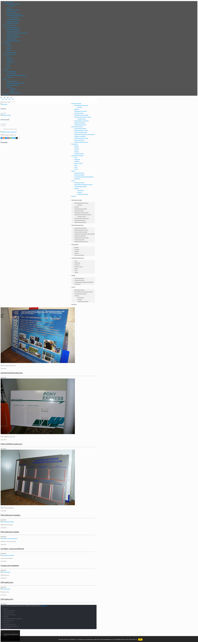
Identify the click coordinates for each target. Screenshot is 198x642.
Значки (8, 67)
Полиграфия (7, 42)
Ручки (8, 65)
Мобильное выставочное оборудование (17, 33)
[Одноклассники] (4, 138)
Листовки (9, 46)
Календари (9, 58)
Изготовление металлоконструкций (16, 83)
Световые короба (11, 11)
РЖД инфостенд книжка (10, 532)
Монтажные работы (12, 81)
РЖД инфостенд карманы (10, 515)
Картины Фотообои (11, 38)
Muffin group (44, 605)
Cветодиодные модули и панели (15, 15)
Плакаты (9, 50)
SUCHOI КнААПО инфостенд (12, 373)
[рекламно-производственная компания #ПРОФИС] (7, 99)
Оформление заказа (15, 92)
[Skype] (14, 138)
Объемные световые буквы (14, 13)
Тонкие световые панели (13, 31)
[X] (17, 138)
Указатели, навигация (12, 34)
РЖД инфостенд (7, 582)
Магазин (9, 87)
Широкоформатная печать (13, 4)
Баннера (12, 5)
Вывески (9, 7)
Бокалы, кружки (11, 61)
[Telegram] (12, 138)
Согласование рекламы (13, 85)
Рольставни (7, 622)
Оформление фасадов (12, 23)
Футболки (9, 60)
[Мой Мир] (6, 138)
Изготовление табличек (13, 27)
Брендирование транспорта (14, 19)
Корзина (12, 90)
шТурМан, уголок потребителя (12, 548)
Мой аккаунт (13, 89)
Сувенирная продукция (10, 54)
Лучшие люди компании (10, 565)
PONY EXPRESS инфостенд (11, 444)
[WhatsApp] (10, 138)
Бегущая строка (14, 17)
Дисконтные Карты (11, 52)
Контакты (6, 94)
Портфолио (10, 77)
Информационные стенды (13, 29)
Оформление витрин (12, 21)
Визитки (9, 44)
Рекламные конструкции (13, 9)
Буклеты (9, 48)
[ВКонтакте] (1, 138)
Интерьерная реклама (9, 25)
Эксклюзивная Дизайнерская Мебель (16, 75)
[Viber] (8, 138)
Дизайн (5, 69)
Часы (8, 56)
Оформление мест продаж (13, 36)
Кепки (8, 63)
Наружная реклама (8, 2)
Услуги (5, 79)
